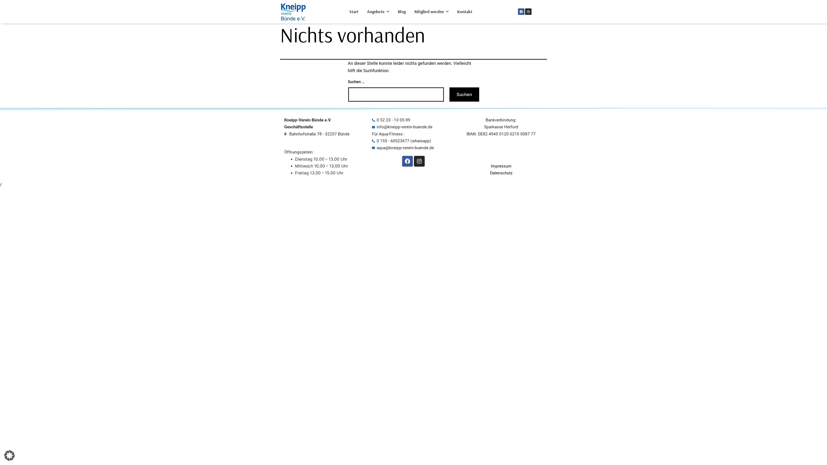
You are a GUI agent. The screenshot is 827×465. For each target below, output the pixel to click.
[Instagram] (528, 11)
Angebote (375, 11)
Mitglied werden (429, 11)
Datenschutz (501, 172)
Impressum (501, 166)
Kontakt (464, 11)
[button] (9, 455)
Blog (402, 11)
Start (353, 11)
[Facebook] (521, 11)
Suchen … (356, 81)
